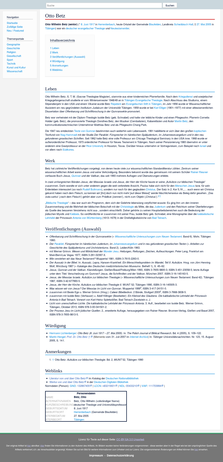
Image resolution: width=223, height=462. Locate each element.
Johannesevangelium (125, 243)
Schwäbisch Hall (183, 24)
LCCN (97, 386)
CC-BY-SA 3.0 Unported (130, 439)
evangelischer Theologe (91, 28)
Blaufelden (155, 24)
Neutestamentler (119, 28)
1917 (92, 24)
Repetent (116, 104)
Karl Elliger (160, 107)
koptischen (200, 131)
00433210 (131, 386)
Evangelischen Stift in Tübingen (144, 104)
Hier (42, 445)
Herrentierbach (106, 24)
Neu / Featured (15, 30)
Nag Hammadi (68, 134)
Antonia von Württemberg (87, 217)
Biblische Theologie (57, 202)
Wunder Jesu (110, 251)
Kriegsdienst (186, 96)
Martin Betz (181, 121)
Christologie (127, 206)
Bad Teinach (159, 217)
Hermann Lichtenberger (62, 333)
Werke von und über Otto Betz (66, 382)
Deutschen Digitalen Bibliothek (111, 382)
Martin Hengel (57, 336)
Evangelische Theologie (148, 100)
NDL (122, 386)
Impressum (96, 455)
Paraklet (59, 243)
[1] (160, 196)
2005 (208, 24)
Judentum (160, 206)
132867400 (83, 386)
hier (29, 445)
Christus (150, 189)
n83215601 (108, 386)
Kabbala (74, 214)
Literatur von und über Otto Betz (67, 378)
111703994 (155, 386)
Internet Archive (139, 336)
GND (73, 386)
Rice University (95, 146)
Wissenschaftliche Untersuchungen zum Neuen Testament (148, 236)
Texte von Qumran (84, 131)
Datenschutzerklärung (120, 455)
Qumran (76, 175)
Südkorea (68, 149)
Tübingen (50, 28)
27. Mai (201, 24)
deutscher (71, 28)
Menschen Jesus (185, 185)
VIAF (144, 386)
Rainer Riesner (199, 172)
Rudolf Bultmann (92, 189)
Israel (203, 146)
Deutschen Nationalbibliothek (122, 378)
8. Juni (84, 24)
